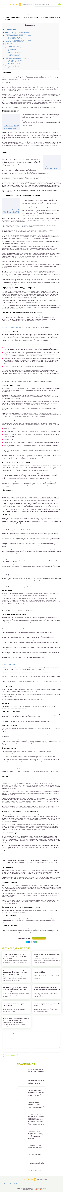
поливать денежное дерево (24, 225)
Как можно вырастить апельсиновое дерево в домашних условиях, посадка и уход (47, 989)
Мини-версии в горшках (15, 38)
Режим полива (12, 49)
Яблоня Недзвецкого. (14, 68)
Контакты (16, 1183)
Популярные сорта (13, 46)
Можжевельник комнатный (13, 48)
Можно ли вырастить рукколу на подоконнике (13, 1004)
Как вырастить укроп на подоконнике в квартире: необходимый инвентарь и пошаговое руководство (15, 989)
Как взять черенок (13, 61)
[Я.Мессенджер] (27, 942)
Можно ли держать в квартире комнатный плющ (44, 971)
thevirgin (14, 4)
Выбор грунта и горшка (15, 60)
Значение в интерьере (14, 37)
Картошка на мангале (34, 1170)
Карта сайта (9, 1183)
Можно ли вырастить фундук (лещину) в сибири (47, 1004)
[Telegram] (34, 942)
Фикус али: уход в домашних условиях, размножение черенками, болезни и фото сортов (36, 1105)
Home (4, 14)
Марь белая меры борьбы (36, 1163)
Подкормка (11, 51)
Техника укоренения (14, 63)
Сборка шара (8, 43)
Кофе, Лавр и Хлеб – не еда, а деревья (16, 34)
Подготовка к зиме (13, 55)
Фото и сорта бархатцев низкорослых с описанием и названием (36, 1071)
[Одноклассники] (31, 942)
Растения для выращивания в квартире (19, 40)
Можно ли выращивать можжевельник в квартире (52, 167)
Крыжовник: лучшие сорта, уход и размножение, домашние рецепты (36, 1081)
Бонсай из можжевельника (9, 664)
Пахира (28, 305)
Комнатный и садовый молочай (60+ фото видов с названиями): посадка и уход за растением (36, 1093)
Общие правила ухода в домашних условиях (17, 32)
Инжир (7, 31)
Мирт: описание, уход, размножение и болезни (35, 1155)
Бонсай (7, 57)
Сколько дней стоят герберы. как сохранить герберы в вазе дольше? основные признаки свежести (35, 1135)
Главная (3, 1183)
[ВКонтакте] (29, 942)
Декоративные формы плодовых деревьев (17, 64)
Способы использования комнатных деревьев (18, 35)
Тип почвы (8, 28)
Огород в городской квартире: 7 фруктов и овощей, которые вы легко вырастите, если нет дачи (11, 211)
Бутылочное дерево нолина (10, 327)
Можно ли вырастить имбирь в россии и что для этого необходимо (16, 1019)
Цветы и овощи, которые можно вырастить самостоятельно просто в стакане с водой (11, 127)
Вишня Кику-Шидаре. (14, 66)
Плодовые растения (10, 29)
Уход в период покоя (14, 54)
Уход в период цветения (15, 52)
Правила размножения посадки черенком (17, 58)
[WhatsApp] (36, 942)
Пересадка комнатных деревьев (14, 41)
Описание (7, 44)
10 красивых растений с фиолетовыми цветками (35, 1146)
